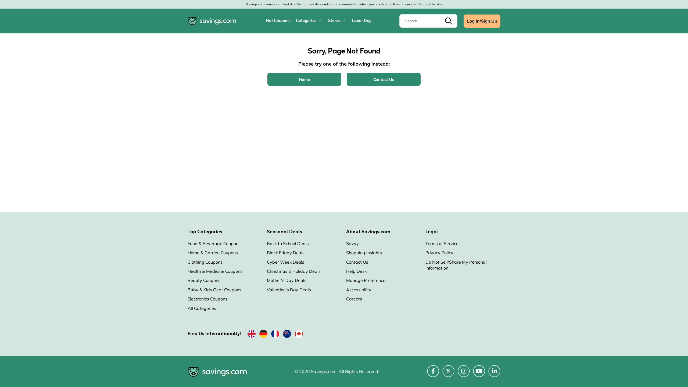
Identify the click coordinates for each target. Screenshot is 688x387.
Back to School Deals (288, 243)
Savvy (352, 243)
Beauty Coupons (204, 280)
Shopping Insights (364, 252)
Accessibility (358, 289)
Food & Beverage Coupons (214, 243)
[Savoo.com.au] (287, 334)
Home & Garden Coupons (213, 252)
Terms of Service (430, 4)
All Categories (202, 308)
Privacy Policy (439, 252)
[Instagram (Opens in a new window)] (464, 374)
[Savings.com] (212, 21)
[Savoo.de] (263, 334)
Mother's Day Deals (286, 280)
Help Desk (356, 271)
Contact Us (357, 262)
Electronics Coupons (207, 299)
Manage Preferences (367, 280)
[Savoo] (252, 334)
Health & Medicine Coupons (215, 271)
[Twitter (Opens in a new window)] (448, 374)
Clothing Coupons (205, 262)
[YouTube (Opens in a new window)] (479, 374)
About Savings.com (368, 231)
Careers (354, 299)
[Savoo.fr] (275, 334)
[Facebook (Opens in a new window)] (433, 374)
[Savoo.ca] (299, 334)
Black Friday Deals (285, 252)
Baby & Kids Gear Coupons (214, 289)
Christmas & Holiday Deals (294, 271)
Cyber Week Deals (285, 262)
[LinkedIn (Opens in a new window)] (494, 374)
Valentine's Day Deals (289, 289)
